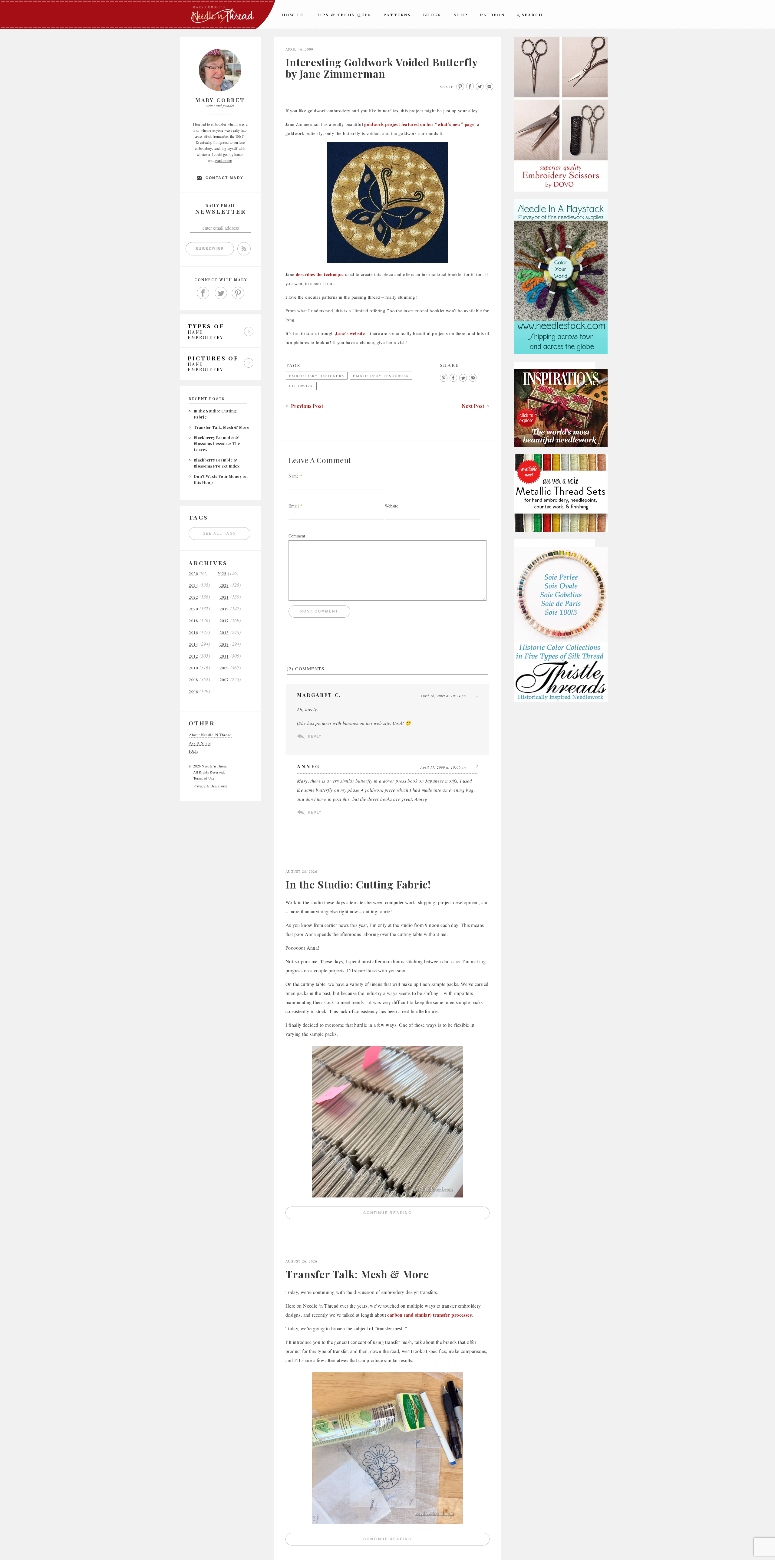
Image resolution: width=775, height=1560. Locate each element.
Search (532, 14)
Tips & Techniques (344, 14)
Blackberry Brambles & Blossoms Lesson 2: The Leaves (217, 443)
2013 (224, 644)
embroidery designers (316, 375)
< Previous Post (304, 406)
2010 (193, 668)
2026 (193, 573)
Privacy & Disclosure (210, 785)
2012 (193, 656)
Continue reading (426, 1214)
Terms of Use (204, 778)
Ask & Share (200, 743)
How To (293, 14)
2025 (221, 573)
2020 (193, 609)
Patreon (492, 14)
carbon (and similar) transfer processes (429, 1314)
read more (223, 160)
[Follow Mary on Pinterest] (238, 293)
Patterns (397, 14)
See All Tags (219, 533)
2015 (224, 632)
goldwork (301, 386)
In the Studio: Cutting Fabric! (358, 884)
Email (294, 506)
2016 (193, 632)
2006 (193, 691)
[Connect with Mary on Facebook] (203, 293)
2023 (224, 585)
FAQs (193, 751)
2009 (224, 668)
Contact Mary (225, 178)
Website (391, 506)
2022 (193, 597)
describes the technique (320, 274)
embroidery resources (381, 375)
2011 (224, 656)
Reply (315, 736)
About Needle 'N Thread (210, 734)
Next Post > (476, 406)
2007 (224, 680)
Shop (460, 14)
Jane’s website (350, 333)
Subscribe (210, 249)
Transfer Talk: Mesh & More (221, 427)
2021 (224, 597)
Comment (297, 536)
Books (432, 14)
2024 (193, 585)
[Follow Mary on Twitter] (220, 293)
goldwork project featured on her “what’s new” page (419, 124)
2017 (224, 621)
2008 (193, 680)
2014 (193, 644)
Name (293, 476)
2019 (224, 609)
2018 (193, 621)
